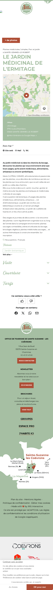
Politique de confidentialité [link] (16, 503)
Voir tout (26, 410)
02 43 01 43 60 (27, 355)
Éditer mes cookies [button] (40, 503)
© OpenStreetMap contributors (37, 115)
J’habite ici (26, 433)
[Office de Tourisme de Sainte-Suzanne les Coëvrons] (26, 8)
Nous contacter (26, 361)
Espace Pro (26, 426)
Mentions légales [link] (32, 499)
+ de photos (11, 40)
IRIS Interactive (35, 506)
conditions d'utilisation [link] (38, 513)
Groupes (27, 419)
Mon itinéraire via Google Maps (22, 135)
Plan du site (16, 499)
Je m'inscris (26, 385)
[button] (48, 2)
